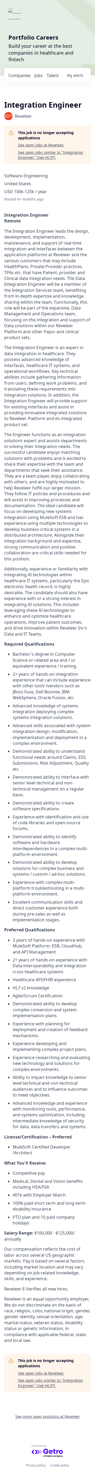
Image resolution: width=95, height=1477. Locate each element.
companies (19, 75)
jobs (38, 75)
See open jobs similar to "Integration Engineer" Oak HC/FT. (50, 155)
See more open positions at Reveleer (47, 1416)
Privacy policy (36, 1465)
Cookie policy (59, 1465)
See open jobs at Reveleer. (41, 144)
